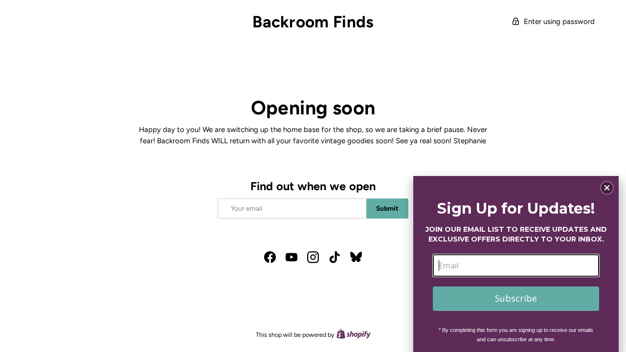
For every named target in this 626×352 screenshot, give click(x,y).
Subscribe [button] (516, 298)
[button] (607, 188)
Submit (387, 208)
